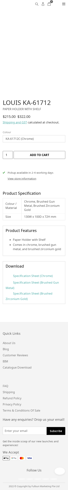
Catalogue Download (17, 367)
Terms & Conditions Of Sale (21, 410)
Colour (7, 132)
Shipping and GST (15, 122)
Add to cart (39, 155)
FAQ (5, 386)
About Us (9, 343)
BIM (5, 361)
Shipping (9, 392)
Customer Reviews (15, 355)
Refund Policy (12, 398)
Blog (6, 349)
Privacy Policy (12, 404)
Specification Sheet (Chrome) (32, 276)
